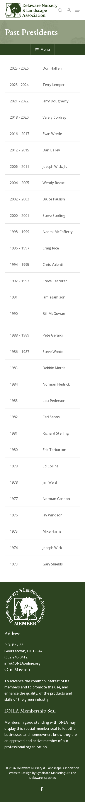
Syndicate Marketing (51, 773)
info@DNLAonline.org (22, 663)
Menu (45, 49)
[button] (77, 10)
